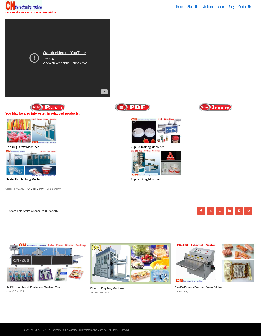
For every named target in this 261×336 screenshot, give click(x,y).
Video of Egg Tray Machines (107, 288)
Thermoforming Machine (64, 329)
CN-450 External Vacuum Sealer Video (198, 287)
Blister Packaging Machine (93, 329)
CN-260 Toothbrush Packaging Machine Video (33, 286)
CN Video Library (35, 188)
